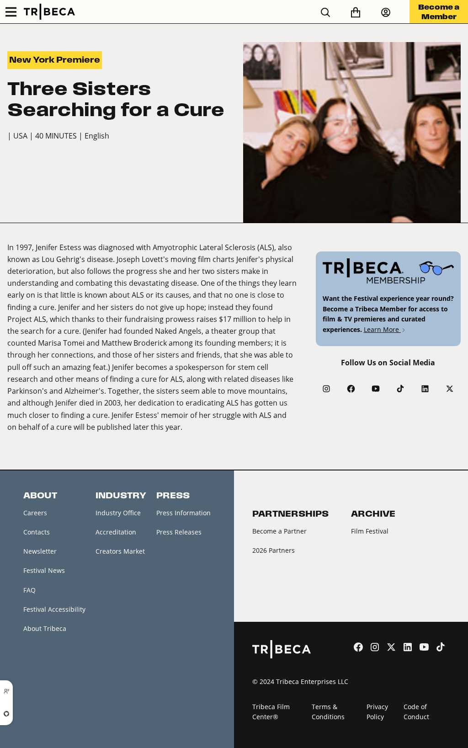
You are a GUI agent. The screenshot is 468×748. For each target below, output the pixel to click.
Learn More (382, 329)
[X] (449, 388)
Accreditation (116, 532)
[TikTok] (400, 388)
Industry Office (118, 512)
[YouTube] (375, 388)
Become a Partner (279, 531)
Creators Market (120, 551)
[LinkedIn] (425, 388)
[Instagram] (326, 388)
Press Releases (179, 532)
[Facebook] (351, 388)
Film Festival (369, 531)
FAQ (29, 590)
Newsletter (40, 551)
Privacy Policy (377, 711)
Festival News (44, 570)
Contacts (36, 532)
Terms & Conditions (328, 711)
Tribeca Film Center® (271, 711)
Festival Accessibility (54, 609)
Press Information (183, 512)
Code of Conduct (416, 711)
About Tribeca (44, 628)
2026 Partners (273, 550)
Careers (35, 512)
